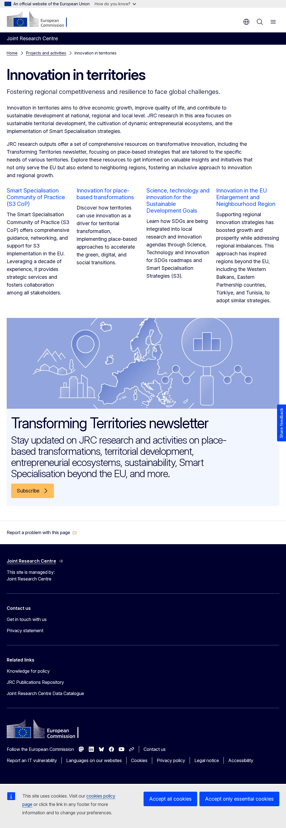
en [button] (246, 22)
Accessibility (240, 760)
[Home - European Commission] (41, 19)
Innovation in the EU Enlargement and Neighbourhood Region (245, 197)
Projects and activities (46, 53)
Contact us (155, 749)
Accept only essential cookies (239, 799)
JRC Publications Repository (35, 682)
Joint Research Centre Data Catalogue (45, 693)
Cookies (139, 760)
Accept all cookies (170, 799)
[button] (42, 532)
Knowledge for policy (28, 671)
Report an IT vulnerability (32, 760)
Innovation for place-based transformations (105, 194)
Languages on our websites (94, 760)
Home (12, 53)
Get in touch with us (27, 619)
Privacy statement (25, 630)
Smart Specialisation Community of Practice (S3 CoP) (36, 197)
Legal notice (206, 760)
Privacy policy (171, 760)
